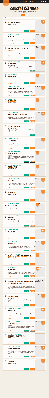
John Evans (11, 243)
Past (26, 14)
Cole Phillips (12, 101)
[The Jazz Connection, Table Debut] (40, 130)
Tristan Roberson (13, 297)
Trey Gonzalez (12, 167)
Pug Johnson (12, 140)
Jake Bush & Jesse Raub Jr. (16, 336)
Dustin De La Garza (14, 348)
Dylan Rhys (11, 193)
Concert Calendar (23, 1)
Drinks (30, 1)
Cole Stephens (12, 205)
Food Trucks (36, 1)
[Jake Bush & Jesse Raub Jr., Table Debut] (40, 339)
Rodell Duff (11, 36)
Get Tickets (32, 30)
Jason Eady (11, 310)
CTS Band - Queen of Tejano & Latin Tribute (19, 49)
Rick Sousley (12, 76)
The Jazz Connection (14, 127)
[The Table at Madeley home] (6, 3)
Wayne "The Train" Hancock (16, 88)
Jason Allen (11, 218)
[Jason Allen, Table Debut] (40, 220)
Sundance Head (12, 269)
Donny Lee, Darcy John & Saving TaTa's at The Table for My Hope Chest (20, 282)
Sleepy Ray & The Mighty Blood (17, 114)
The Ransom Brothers (14, 23)
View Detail (26, 30)
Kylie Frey (11, 180)
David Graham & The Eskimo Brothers (19, 256)
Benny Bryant (12, 64)
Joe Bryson (11, 231)
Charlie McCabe (13, 323)
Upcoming (23, 14)
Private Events (43, 1)
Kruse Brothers (13, 153)
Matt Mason (11, 362)
